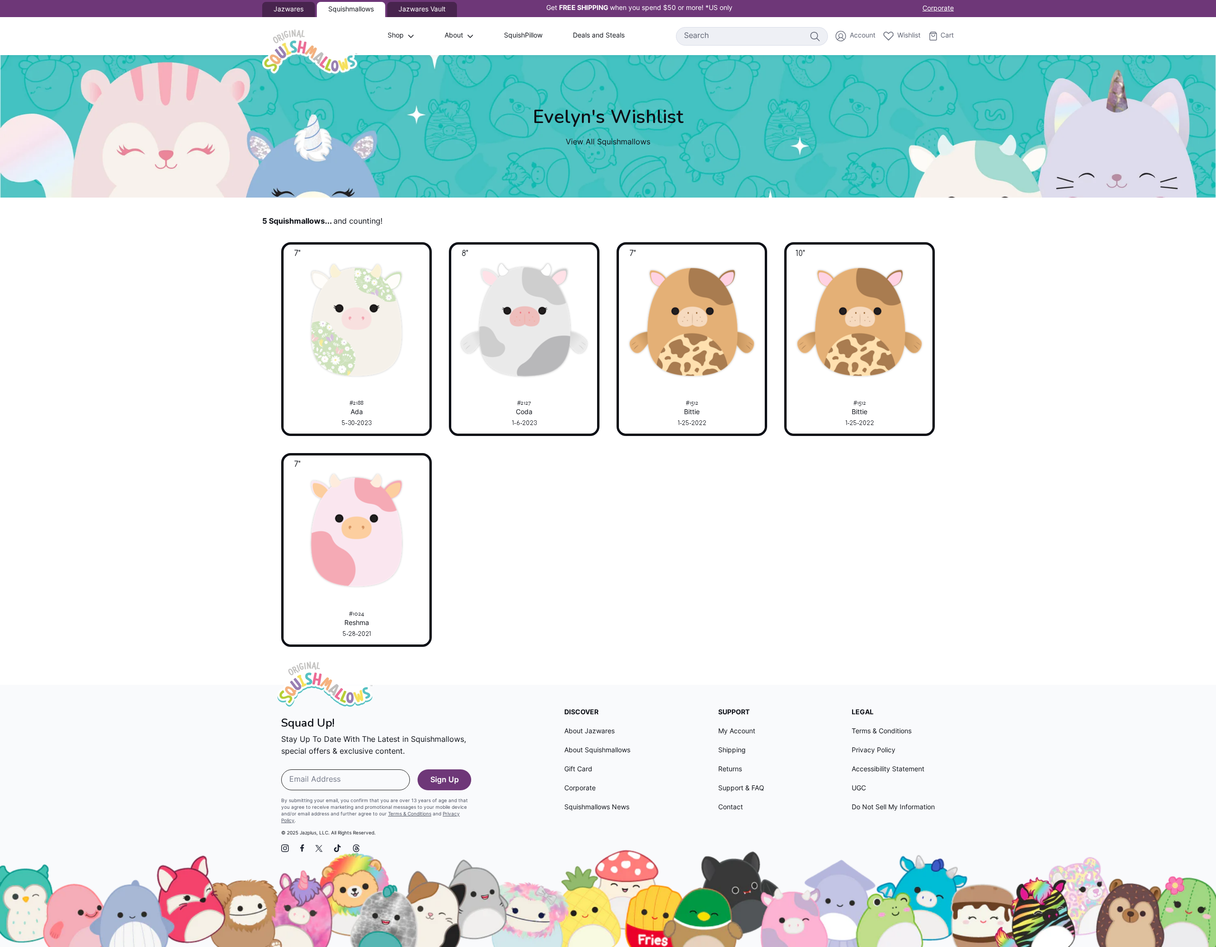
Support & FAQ (741, 788)
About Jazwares (589, 731)
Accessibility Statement (888, 769)
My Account (736, 731)
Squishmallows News (596, 807)
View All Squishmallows (608, 142)
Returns (730, 769)
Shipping (732, 750)
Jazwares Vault (422, 9)
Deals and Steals (599, 35)
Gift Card (578, 769)
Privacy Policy (873, 750)
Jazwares (289, 9)
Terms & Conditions (409, 814)
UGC (859, 788)
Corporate (938, 8)
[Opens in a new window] (285, 848)
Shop (396, 35)
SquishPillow (523, 35)
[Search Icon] (814, 36)
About (454, 35)
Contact (730, 807)
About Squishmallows (597, 750)
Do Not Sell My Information (893, 807)
